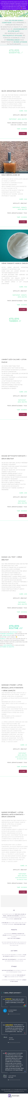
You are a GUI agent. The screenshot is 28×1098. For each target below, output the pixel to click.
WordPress (21, 1091)
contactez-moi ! (18, 918)
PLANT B (13, 1089)
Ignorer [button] (24, 8)
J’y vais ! (23, 133)
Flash (5, 1091)
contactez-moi (13, 943)
